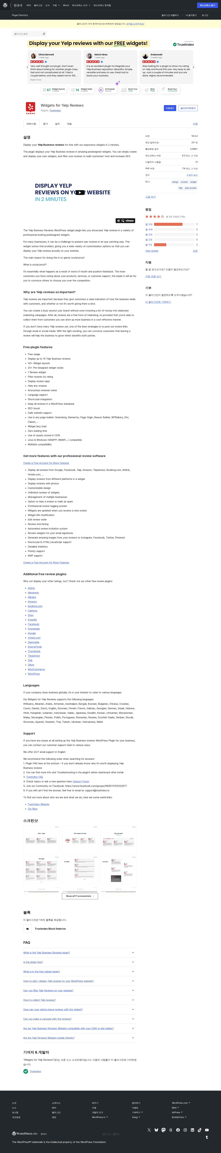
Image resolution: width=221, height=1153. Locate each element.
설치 (57, 123)
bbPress (177, 1112)
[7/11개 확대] (55, 890)
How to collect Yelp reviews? (39, 1000)
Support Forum (81, 781)
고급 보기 (150, 196)
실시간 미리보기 (188, 108)
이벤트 (135, 1107)
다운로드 (170, 108)
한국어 (44, 1134)
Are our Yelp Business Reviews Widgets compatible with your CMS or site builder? (68, 1028)
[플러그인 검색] (44, 34)
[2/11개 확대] (93, 829)
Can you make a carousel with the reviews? (47, 1019)
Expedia (32, 619)
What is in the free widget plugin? (41, 971)
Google (32, 633)
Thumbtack (34, 651)
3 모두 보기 (192, 175)
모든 (195, 250)
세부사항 (31, 123)
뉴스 (14, 1107)
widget (193, 182)
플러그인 (56, 1112)
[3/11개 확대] (132, 829)
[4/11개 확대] (55, 860)
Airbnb (31, 588)
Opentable (33, 642)
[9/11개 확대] (132, 890)
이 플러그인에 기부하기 (158, 301)
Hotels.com (34, 637)
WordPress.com (181, 1103)
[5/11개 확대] (93, 860)
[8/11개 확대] (93, 890)
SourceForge (35, 646)
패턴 (54, 1117)
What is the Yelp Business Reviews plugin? (46, 952)
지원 (195, 123)
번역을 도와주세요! (135, 23)
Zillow (31, 664)
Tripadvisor (34, 655)
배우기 (95, 1103)
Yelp (30, 660)
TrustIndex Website (38, 804)
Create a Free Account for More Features (46, 463)
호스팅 (15, 1112)
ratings (175, 182)
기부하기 (137, 1112)
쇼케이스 (56, 1103)
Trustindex (55, 110)
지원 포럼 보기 (153, 276)
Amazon (32, 601)
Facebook (33, 624)
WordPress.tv (100, 1117)
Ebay (31, 615)
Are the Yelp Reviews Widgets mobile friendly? (49, 1037)
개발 (69, 123)
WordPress (34, 673)
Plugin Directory (20, 15)
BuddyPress (179, 1117)
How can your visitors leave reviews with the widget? (53, 1009)
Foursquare (34, 628)
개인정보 (16, 1117)
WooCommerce (36, 669)
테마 (54, 1107)
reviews (184, 182)
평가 (45, 123)
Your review (151, 250)
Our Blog (32, 808)
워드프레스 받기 (207, 5)
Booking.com (35, 606)
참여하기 (136, 1103)
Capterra (32, 610)
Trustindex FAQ (34, 776)
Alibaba (32, 597)
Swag (136, 1117)
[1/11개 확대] (55, 829)
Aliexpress (33, 592)
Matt (175, 1107)
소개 (14, 1103)
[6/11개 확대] (132, 860)
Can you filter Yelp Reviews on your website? (48, 990)
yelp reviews (190, 188)
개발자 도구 (97, 1112)
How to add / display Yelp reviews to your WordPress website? (58, 981)
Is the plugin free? (33, 962)
